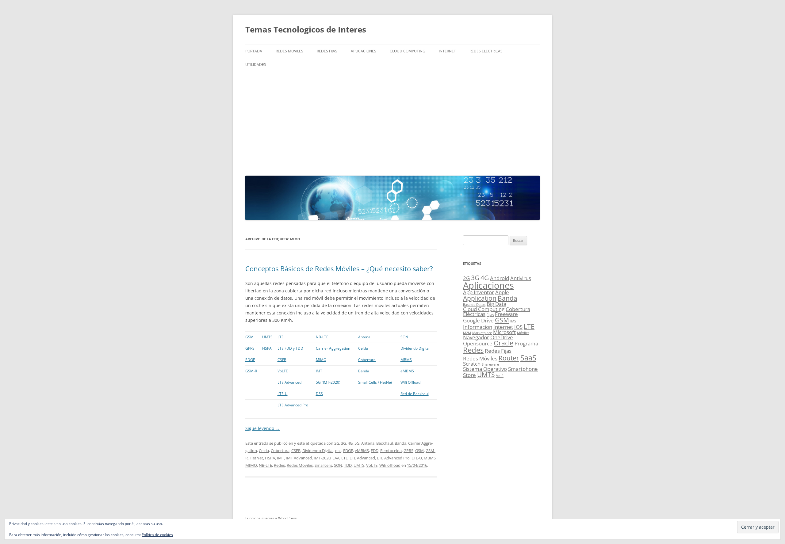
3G (343, 443)
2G (336, 443)
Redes (279, 465)
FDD (374, 450)
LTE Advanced (289, 382)
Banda (363, 371)
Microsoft (504, 332)
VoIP (500, 376)
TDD (348, 465)
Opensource (477, 343)
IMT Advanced (299, 458)
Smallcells (323, 465)
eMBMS (407, 371)
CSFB (282, 359)
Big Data (496, 303)
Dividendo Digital (415, 348)
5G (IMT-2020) (328, 382)
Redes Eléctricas (486, 51)
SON (404, 337)
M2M (467, 333)
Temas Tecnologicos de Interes (305, 29)
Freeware (506, 314)
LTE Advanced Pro (293, 405)
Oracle (503, 343)
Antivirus (520, 278)
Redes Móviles (289, 51)
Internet (447, 51)
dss (338, 450)
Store (469, 375)
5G (356, 443)
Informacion (477, 326)
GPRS (250, 348)
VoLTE (283, 371)
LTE (281, 337)
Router (509, 358)
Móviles (523, 333)
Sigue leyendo (262, 428)
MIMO (321, 359)
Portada (253, 51)
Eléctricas (474, 314)
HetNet (256, 458)
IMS (513, 321)
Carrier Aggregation (333, 348)
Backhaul (384, 443)
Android (499, 278)
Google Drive (478, 320)
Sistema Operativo (485, 368)
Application (479, 298)
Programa (526, 343)
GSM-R (251, 371)
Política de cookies (157, 534)
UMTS (267, 337)
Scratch (472, 363)
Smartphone (523, 368)
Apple (502, 292)
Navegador (476, 337)
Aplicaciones (363, 51)
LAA (335, 458)
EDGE (250, 359)
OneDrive (501, 337)
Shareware (490, 364)
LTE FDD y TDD (290, 348)
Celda (363, 348)
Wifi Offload (410, 382)
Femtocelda (391, 450)
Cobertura (367, 359)
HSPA (267, 348)
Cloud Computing (407, 51)
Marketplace (482, 333)
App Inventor (478, 292)
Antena (364, 337)
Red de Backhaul (414, 393)
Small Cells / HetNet (375, 382)
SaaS (528, 357)
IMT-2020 (322, 458)
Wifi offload (389, 465)
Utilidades (255, 64)
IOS (518, 326)
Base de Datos (474, 304)
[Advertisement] (392, 122)
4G (350, 443)
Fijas (490, 315)
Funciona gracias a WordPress (271, 518)
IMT (319, 371)
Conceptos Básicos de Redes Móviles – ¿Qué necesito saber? (339, 268)
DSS (319, 393)
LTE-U (283, 393)
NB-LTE (322, 337)
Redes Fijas (327, 51)
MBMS (406, 359)
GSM (249, 337)
